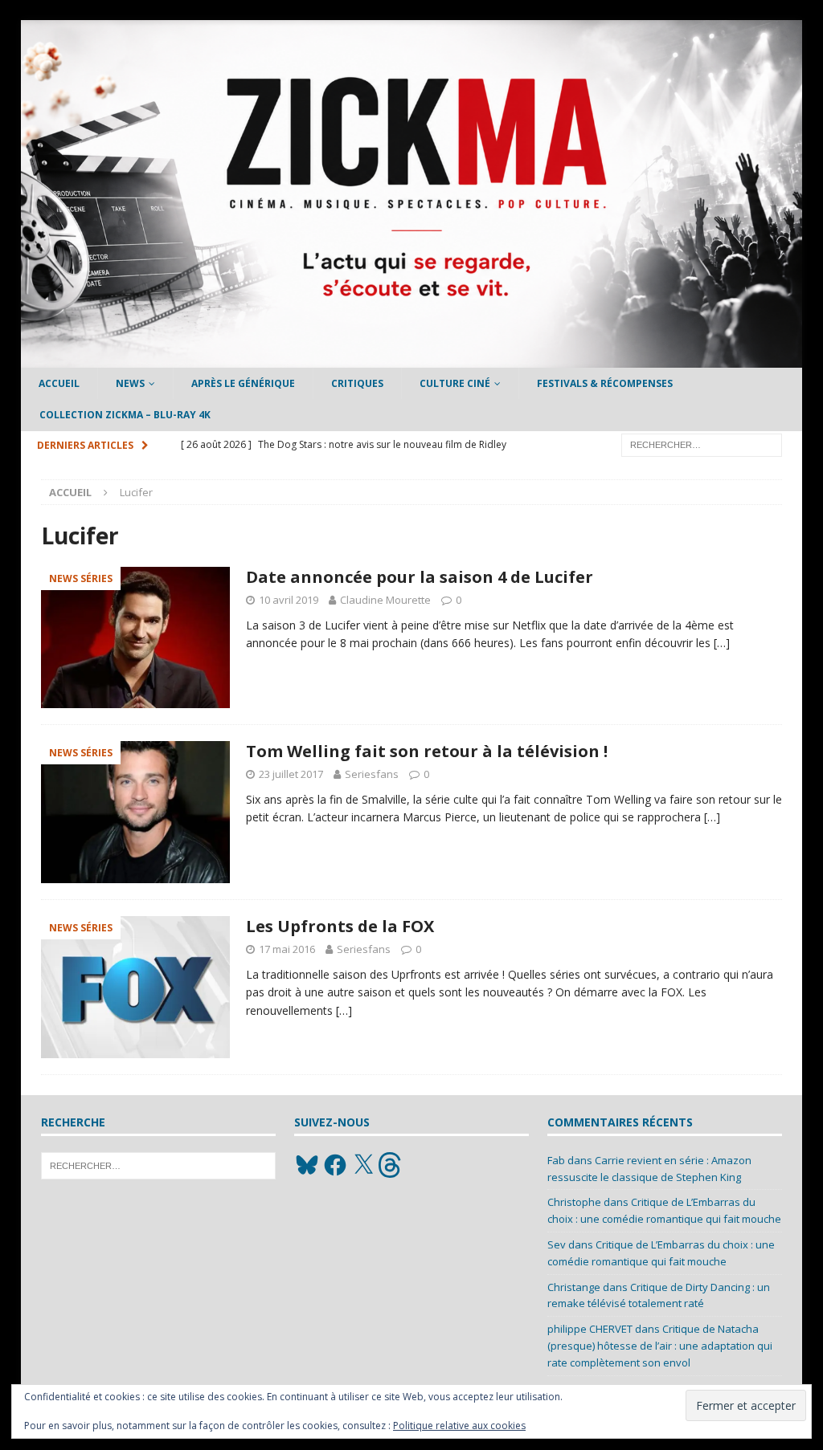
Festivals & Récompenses (605, 383)
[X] (363, 1165)
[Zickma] (412, 358)
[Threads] (391, 1165)
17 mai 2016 (287, 949)
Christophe (574, 1202)
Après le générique (243, 383)
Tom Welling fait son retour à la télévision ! (427, 751)
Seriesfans (372, 774)
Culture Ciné (455, 383)
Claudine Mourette (385, 600)
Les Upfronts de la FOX (340, 926)
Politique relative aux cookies (459, 1425)
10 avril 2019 (288, 600)
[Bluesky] (307, 1165)
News (130, 383)
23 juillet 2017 (291, 774)
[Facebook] (335, 1165)
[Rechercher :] (701, 443)
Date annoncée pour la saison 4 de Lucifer (419, 577)
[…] (722, 642)
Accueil (59, 383)
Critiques (357, 383)
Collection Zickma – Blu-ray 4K (125, 415)
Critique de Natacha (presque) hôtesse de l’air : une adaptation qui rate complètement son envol (659, 1346)
